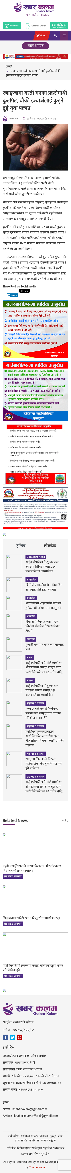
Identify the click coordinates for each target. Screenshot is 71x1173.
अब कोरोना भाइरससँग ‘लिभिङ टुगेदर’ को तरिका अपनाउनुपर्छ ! (43, 606)
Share (14, 295)
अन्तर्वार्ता (31, 598)
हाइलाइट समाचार (35, 703)
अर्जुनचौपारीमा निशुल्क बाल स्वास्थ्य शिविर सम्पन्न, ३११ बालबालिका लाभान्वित (42, 567)
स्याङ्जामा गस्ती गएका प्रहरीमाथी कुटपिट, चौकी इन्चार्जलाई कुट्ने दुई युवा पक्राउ (33, 73)
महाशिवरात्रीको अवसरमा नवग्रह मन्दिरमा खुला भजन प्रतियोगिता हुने (33, 968)
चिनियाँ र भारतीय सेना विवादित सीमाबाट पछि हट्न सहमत (43, 587)
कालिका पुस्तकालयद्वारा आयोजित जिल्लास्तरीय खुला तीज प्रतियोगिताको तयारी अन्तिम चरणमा (44, 738)
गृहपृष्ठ (9, 66)
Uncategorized (36, 557)
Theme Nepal (37, 1167)
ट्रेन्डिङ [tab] (20, 546)
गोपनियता (34, 1140)
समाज (30, 658)
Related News (15, 821)
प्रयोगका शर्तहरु (29, 1136)
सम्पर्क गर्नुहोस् (48, 1140)
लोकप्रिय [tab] (50, 546)
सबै (64, 821)
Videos (43, 35)
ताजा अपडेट (21, 1140)
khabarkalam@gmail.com (29, 1109)
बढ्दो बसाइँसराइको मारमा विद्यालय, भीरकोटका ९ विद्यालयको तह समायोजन (32, 869)
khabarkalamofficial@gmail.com (36, 1116)
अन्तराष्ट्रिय (31, 580)
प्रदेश (60, 1136)
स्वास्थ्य (30, 681)
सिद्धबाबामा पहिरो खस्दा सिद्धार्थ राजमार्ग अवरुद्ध (31, 918)
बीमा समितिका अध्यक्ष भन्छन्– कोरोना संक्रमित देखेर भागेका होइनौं (42, 626)
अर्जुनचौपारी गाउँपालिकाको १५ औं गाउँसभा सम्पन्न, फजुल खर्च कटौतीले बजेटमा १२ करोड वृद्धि (43, 667)
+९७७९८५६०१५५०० (31, 1089)
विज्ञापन (44, 1136)
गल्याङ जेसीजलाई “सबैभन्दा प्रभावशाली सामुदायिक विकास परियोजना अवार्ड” (43, 713)
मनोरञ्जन (31, 639)
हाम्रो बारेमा (13, 1136)
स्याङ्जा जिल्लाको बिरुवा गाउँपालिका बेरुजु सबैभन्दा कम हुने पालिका (43, 763)
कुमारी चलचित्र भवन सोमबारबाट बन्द (44, 647)
